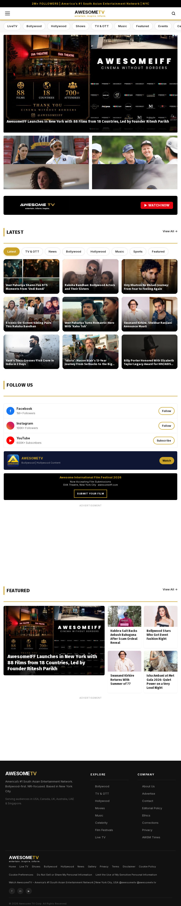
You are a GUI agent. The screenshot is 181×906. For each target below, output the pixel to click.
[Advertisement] (90, 540)
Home (12, 866)
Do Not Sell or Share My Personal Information (64, 874)
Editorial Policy (152, 808)
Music (122, 26)
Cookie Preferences (21, 874)
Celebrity (101, 822)
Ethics (146, 815)
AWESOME (90, 13)
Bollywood (34, 26)
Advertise (148, 793)
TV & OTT (102, 26)
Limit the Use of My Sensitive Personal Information (126, 874)
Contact (147, 801)
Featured (142, 26)
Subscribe (164, 440)
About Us (148, 786)
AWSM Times (151, 837)
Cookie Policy (147, 866)
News (53, 251)
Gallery (92, 866)
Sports (138, 251)
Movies (100, 808)
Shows (80, 26)
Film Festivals (104, 830)
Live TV (100, 837)
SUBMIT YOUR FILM (90, 493)
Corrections (150, 822)
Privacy (147, 830)
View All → (170, 231)
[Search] (173, 13)
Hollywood (58, 26)
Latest (11, 251)
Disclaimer (129, 866)
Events (163, 26)
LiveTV (12, 26)
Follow (166, 411)
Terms (115, 866)
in (20, 891)
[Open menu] (7, 13)
